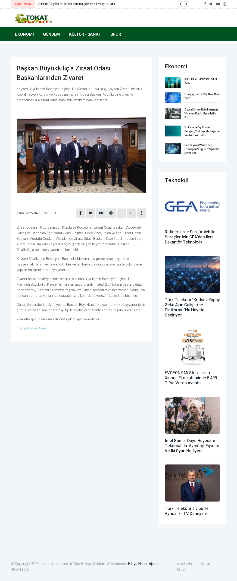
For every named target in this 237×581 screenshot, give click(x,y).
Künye (205, 563)
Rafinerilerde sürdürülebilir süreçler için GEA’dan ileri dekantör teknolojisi (190, 237)
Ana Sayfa (184, 563)
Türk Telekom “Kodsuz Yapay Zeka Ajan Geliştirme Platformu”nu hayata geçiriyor (192, 307)
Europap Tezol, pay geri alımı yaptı (202, 96)
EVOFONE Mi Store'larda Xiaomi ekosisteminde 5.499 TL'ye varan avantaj (191, 378)
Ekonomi (24, 34)
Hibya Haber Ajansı (143, 564)
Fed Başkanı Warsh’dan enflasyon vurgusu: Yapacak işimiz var (201, 149)
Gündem (51, 34)
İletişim (182, 569)
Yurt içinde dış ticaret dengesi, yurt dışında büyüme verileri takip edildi (202, 131)
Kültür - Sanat (85, 34)
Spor (115, 34)
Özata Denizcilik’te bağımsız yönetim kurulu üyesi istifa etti (201, 113)
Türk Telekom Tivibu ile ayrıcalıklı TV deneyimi (187, 511)
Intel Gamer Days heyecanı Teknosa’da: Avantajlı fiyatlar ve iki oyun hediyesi (192, 446)
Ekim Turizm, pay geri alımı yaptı (200, 81)
